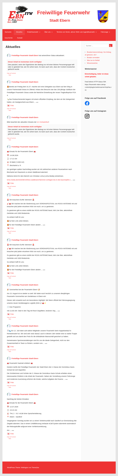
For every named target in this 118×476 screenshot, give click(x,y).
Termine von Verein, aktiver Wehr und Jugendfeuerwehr (76, 32)
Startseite (8, 32)
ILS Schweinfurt (43, 122)
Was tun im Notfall (93, 60)
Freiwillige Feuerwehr (63, 12)
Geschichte (9, 38)
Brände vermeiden (93, 57)
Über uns (47, 32)
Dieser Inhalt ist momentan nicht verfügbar (25, 62)
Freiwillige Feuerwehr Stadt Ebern (25, 55)
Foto (12, 105)
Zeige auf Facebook (11, 73)
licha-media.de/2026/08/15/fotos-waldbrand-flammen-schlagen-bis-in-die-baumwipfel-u (39, 180)
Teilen (9, 75)
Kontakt (19, 38)
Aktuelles (19, 32)
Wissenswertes (92, 63)
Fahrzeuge (104, 32)
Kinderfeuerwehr (32, 32)
